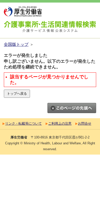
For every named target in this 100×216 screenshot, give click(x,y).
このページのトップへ (71, 108)
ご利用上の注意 (60, 123)
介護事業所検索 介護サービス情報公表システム (50, 27)
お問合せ (84, 123)
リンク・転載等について (23, 123)
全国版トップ (16, 44)
